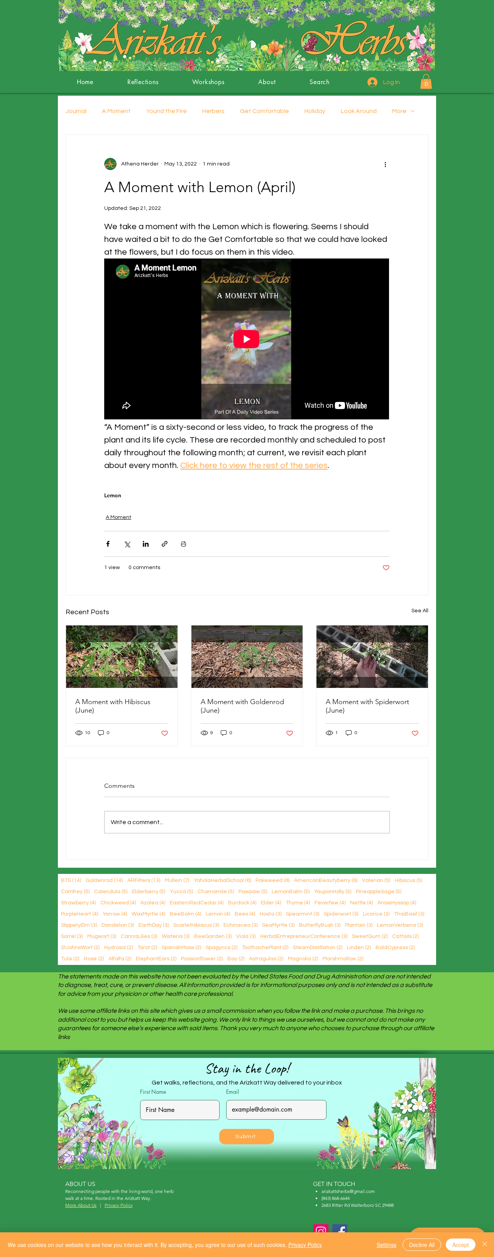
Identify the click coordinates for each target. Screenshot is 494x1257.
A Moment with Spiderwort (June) (367, 706)
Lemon (112, 495)
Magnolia (303, 958)
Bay (235, 958)
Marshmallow (343, 958)
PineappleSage (378, 891)
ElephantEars (156, 958)
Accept (460, 1245)
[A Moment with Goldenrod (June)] (247, 656)
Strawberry (78, 903)
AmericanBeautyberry (325, 880)
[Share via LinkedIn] (145, 543)
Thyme (298, 903)
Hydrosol (118, 947)
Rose (94, 958)
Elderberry (148, 891)
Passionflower (202, 958)
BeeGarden (213, 936)
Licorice (376, 914)
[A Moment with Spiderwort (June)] (372, 656)
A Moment (116, 111)
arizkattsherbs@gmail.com (348, 1191)
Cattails (405, 936)
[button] (426, 81)
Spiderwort (341, 914)
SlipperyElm (79, 925)
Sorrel (72, 936)
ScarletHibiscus (196, 925)
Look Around (359, 111)
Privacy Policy (305, 1245)
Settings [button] (386, 1245)
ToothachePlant (265, 947)
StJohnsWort (80, 947)
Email (232, 1092)
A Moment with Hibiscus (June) (113, 706)
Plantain (358, 925)
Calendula (110, 891)
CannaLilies (139, 936)
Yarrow (115, 914)
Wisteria (175, 936)
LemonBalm (291, 891)
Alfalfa (119, 958)
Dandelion (118, 925)
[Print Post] (183, 543)
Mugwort (101, 936)
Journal (76, 111)
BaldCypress (395, 947)
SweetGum (369, 936)
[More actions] (385, 164)
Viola (245, 936)
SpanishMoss (181, 947)
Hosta (270, 914)
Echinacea (240, 925)
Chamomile (216, 891)
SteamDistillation (317, 947)
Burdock (242, 903)
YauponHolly (332, 891)
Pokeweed (272, 880)
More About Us (80, 1205)
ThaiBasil (409, 914)
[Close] (484, 1244)
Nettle (361, 903)
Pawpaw (253, 891)
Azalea (152, 903)
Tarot (147, 947)
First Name (153, 1092)
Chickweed (118, 903)
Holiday (315, 111)
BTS (71, 880)
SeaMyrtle (278, 925)
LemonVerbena (400, 925)
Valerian (376, 880)
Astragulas (266, 958)
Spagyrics (221, 947)
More (399, 111)
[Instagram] (320, 1231)
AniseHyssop (396, 903)
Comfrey (75, 891)
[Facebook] (339, 1231)
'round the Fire (166, 111)
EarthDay (154, 925)
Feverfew (330, 903)
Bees (245, 914)
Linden (359, 947)
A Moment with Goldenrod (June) (242, 706)
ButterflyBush (319, 925)
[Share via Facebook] (108, 543)
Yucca (181, 891)
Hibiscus (408, 880)
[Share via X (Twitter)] (126, 543)
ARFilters (143, 880)
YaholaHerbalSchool (222, 880)
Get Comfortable (264, 111)
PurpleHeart (79, 914)
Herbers (213, 111)
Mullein (177, 880)
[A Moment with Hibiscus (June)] (122, 656)
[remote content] (247, 339)
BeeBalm (185, 914)
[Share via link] (164, 543)
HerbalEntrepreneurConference (303, 936)
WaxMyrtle (148, 914)
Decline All (422, 1245)
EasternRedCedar (196, 903)
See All (419, 610)
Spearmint (302, 914)
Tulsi (70, 958)
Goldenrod (104, 880)
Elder (271, 903)
